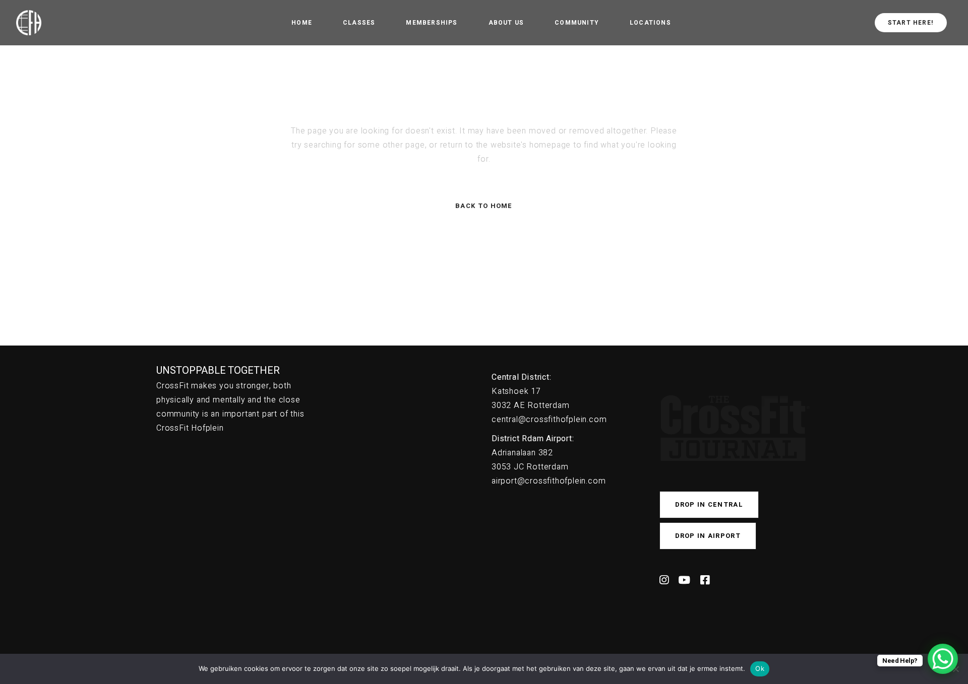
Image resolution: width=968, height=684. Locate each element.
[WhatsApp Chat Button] (943, 659)
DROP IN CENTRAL (709, 504)
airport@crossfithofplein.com (549, 481)
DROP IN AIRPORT (708, 535)
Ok (759, 668)
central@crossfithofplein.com (549, 420)
